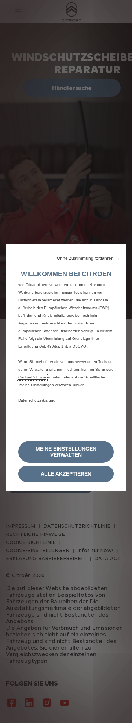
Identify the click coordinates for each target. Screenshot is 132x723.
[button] (88, 258)
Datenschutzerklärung (36, 400)
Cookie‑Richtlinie (32, 377)
